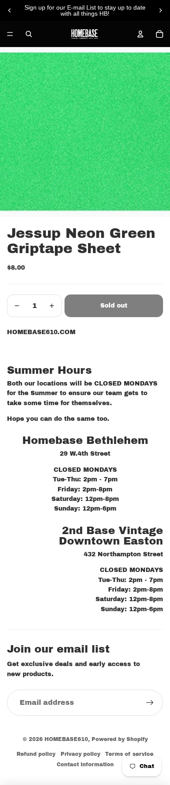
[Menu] (10, 34)
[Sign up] (150, 703)
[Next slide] (160, 10)
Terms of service (129, 754)
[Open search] (28, 34)
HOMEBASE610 (66, 739)
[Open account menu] (140, 34)
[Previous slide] (9, 10)
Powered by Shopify (120, 739)
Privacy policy (80, 754)
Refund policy (36, 754)
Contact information (85, 764)
